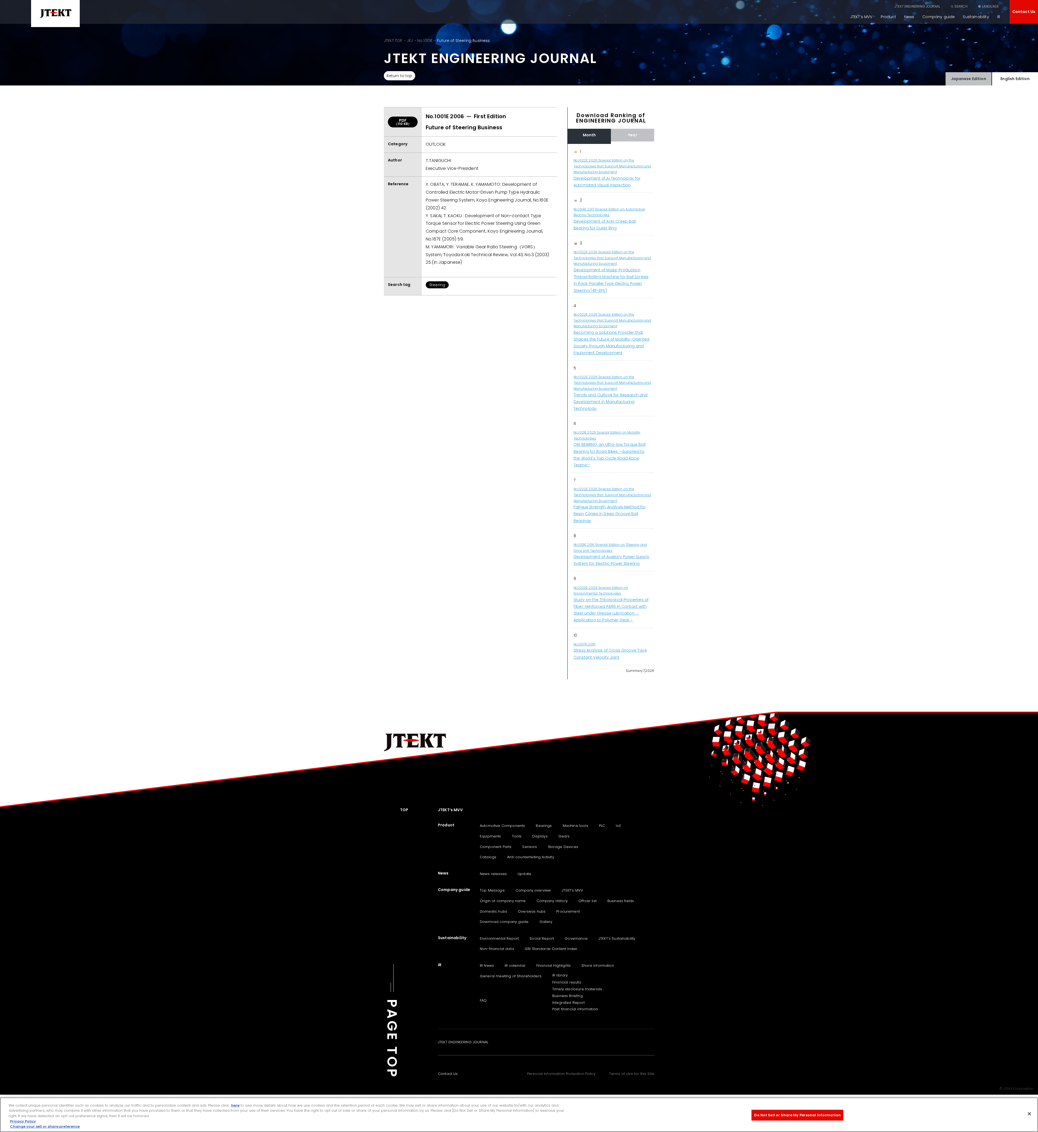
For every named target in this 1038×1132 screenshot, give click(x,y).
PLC (602, 825)
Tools (517, 836)
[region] (611, 404)
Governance (576, 938)
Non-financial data (497, 948)
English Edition (1014, 78)
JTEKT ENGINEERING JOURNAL (917, 6)
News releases (493, 873)
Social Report (542, 938)
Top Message (492, 890)
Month (589, 135)
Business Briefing (567, 995)
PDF (402, 122)
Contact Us (1024, 11)
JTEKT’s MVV (861, 16)
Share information (597, 965)
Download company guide (504, 921)
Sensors (529, 846)
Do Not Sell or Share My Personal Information (797, 1115)
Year (632, 135)
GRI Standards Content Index (551, 948)
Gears (564, 836)
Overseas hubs (531, 911)
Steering (437, 285)
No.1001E (424, 40)
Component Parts (495, 846)
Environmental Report (499, 938)
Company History (552, 900)
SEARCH (960, 6)
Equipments (490, 836)
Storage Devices (563, 846)
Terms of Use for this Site (631, 1073)
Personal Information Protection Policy (561, 1073)
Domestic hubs (493, 911)
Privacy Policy (23, 1121)
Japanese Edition (968, 78)
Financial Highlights (553, 965)
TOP (404, 810)
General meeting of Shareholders (510, 976)
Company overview (533, 890)
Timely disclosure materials (577, 989)
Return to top (399, 75)
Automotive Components (502, 825)
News (909, 16)
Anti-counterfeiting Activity (530, 857)
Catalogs (488, 857)
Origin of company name (503, 900)
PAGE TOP (392, 1038)
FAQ (483, 1000)
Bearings (544, 825)
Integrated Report (568, 1002)
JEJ (409, 40)
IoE (618, 825)
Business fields (620, 900)
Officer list (587, 900)
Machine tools (575, 825)
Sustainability (976, 16)
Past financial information (575, 1009)
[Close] (1029, 1114)
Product (888, 16)
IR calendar (515, 965)
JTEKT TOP (393, 40)
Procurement (568, 911)
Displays (539, 836)
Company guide (938, 16)
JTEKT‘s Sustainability (617, 938)
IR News (487, 965)
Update (524, 873)
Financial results (566, 982)
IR (998, 16)
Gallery (546, 921)
